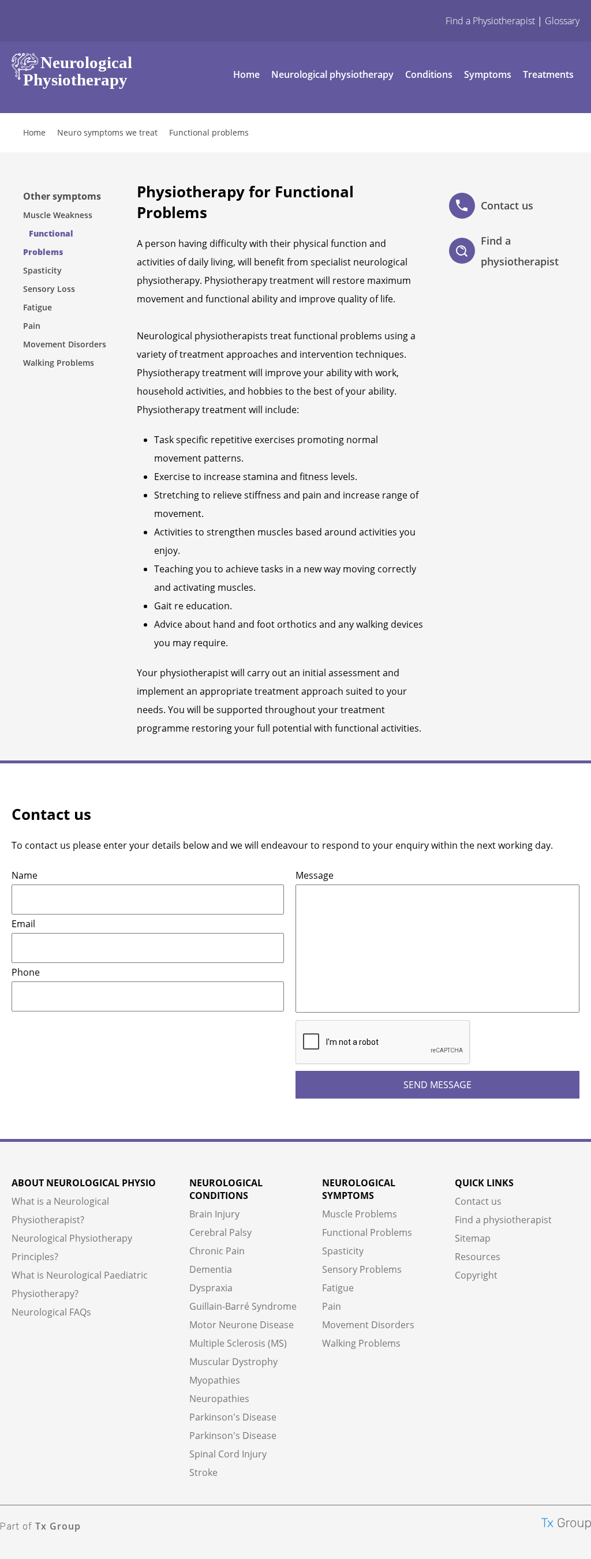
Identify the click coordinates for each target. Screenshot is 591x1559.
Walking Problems (58, 362)
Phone (26, 972)
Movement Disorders (64, 344)
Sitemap (473, 1238)
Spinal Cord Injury (228, 1454)
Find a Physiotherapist (490, 20)
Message (315, 875)
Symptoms (487, 74)
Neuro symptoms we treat (107, 132)
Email (23, 923)
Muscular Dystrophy (233, 1361)
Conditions (428, 74)
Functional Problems (367, 1232)
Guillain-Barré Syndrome (243, 1306)
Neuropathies (219, 1398)
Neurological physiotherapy (332, 74)
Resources (477, 1256)
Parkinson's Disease (232, 1417)
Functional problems (209, 132)
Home (246, 74)
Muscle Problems (359, 1214)
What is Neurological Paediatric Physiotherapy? (80, 1284)
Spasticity (42, 270)
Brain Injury (214, 1214)
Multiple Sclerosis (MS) (238, 1343)
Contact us (507, 205)
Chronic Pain (217, 1251)
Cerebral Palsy (220, 1232)
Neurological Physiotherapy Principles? (72, 1247)
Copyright (476, 1275)
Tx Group (58, 1526)
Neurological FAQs (51, 1312)
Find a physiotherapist (520, 251)
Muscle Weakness (57, 214)
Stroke (203, 1472)
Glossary (562, 20)
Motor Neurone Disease (241, 1324)
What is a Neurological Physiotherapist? (60, 1210)
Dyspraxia (211, 1287)
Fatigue (37, 307)
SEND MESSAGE (437, 1084)
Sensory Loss (49, 288)
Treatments (548, 74)
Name (25, 875)
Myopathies (214, 1380)
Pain (31, 325)
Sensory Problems (362, 1269)
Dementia (210, 1269)
